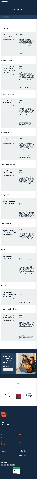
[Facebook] (11, 465)
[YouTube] (5, 465)
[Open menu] (35, 1)
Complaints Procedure (23, 451)
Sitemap (21, 454)
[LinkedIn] (8, 465)
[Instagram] (13, 465)
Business (3, 450)
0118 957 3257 (3, 444)
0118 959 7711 (3, 443)
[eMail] (2, 465)
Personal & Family (4, 451)
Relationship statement (23, 455)
